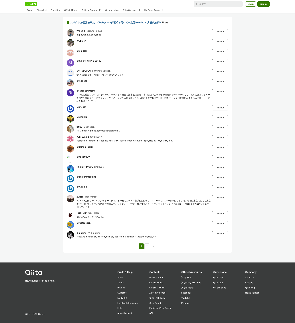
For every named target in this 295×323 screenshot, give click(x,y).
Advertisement (124, 313)
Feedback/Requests (127, 303)
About (120, 277)
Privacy (121, 287)
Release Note (156, 277)
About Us (249, 277)
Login (251, 4)
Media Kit (122, 298)
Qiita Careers (131, 10)
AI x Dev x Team (153, 10)
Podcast (185, 303)
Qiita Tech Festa (157, 298)
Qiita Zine (218, 282)
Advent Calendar (157, 292)
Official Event (71, 10)
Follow (220, 31)
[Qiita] (31, 4)
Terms (120, 282)
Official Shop (219, 287)
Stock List (42, 10)
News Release (252, 292)
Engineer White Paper (160, 308)
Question (56, 10)
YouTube (185, 298)
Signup (263, 4)
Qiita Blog (250, 287)
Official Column (92, 10)
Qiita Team (218, 277)
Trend (30, 10)
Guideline (122, 292)
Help (119, 308)
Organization (112, 10)
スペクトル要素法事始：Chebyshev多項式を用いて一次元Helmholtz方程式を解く (116, 22)
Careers (249, 282)
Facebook (186, 292)
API (151, 313)
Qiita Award (155, 303)
